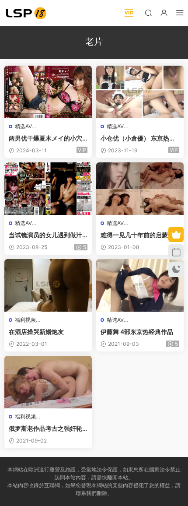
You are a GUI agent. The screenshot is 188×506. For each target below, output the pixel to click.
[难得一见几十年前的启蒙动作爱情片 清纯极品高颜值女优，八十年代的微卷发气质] (140, 188)
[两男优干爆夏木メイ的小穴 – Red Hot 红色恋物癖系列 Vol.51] (48, 92)
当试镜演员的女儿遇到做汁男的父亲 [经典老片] (45, 235)
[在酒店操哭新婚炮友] (48, 285)
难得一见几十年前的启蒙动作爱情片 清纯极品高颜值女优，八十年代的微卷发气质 (138, 235)
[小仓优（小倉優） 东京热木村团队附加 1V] (140, 92)
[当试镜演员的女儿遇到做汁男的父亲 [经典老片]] (48, 188)
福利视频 (25, 319)
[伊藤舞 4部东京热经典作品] (140, 285)
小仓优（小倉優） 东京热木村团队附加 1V (138, 138)
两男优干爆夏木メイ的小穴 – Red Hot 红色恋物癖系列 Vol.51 (48, 138)
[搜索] (148, 12)
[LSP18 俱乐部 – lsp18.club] (26, 13)
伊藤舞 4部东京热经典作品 (137, 331)
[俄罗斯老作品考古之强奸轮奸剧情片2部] (48, 382)
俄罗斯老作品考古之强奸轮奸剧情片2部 (45, 429)
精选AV (23, 126)
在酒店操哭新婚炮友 (36, 331)
